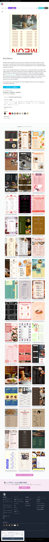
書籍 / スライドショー (18, 499)
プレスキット (27, 503)
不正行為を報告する (40, 509)
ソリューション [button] (25, 8)
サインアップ (41, 8)
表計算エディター (6, 516)
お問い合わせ (27, 505)
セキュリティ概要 (40, 507)
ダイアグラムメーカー (7, 505)
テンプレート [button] (32, 8)
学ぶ (15, 505)
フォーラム (16, 503)
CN (14, 93)
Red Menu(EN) (6, 92)
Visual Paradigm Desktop (15, 0)
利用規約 (38, 499)
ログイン (46, 8)
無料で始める (24, 487)
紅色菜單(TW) (12, 92)
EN (11, 93)
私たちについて (28, 499)
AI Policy (38, 501)
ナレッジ (16, 509)
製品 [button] (2, 8)
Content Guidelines (41, 505)
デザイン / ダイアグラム (18, 501)
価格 (37, 8)
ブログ (15, 507)
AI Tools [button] (11, 8)
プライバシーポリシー (41, 503)
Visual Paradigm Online (10, 74)
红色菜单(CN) (18, 92)
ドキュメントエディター (7, 510)
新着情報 (27, 501)
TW (12, 93)
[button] (6, 8)
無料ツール (16, 511)
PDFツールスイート (6, 499)
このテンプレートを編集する (11, 87)
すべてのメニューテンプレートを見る (24, 475)
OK (12, 538)
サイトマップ (16, 513)
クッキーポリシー (7, 534)
